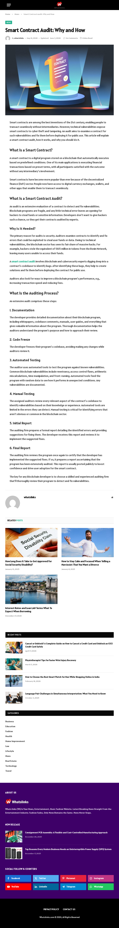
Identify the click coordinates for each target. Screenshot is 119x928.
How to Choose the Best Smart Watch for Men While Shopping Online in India (62, 677)
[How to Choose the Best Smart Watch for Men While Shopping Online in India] (13, 681)
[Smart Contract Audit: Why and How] (59, 80)
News (9, 22)
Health (8, 736)
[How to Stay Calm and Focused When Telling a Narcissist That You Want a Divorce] (88, 542)
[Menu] (9, 5)
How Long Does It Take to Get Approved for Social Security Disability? (28, 563)
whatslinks (19, 38)
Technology (11, 766)
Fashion (9, 731)
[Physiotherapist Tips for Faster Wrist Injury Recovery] (13, 664)
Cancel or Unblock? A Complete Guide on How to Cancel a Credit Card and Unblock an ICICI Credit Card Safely (69, 645)
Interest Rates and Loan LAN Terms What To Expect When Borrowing (28, 609)
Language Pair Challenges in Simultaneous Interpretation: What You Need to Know (65, 693)
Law (7, 746)
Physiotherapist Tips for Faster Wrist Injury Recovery (50, 660)
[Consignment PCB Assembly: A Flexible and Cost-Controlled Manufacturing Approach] (13, 836)
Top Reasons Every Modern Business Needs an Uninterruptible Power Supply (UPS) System (68, 849)
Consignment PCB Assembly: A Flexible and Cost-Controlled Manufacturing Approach (66, 832)
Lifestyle (9, 751)
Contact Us (69, 909)
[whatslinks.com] (59, 5)
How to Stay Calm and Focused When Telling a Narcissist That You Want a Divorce (86, 563)
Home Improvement (15, 741)
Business (9, 721)
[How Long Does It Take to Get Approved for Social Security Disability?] (31, 542)
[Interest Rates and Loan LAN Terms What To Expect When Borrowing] (31, 589)
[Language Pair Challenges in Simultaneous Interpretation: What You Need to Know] (13, 697)
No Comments (72, 38)
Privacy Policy (51, 909)
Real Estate (11, 761)
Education (10, 726)
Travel (8, 770)
